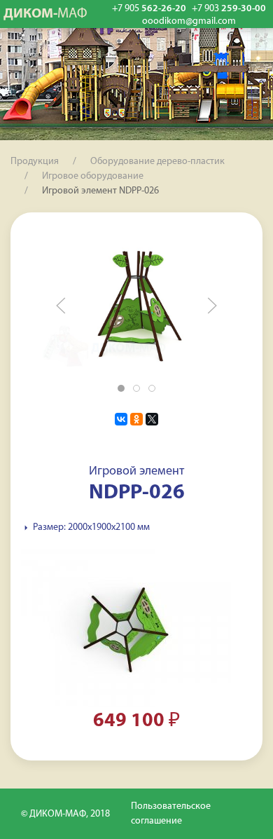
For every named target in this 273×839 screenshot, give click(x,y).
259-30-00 (229, 9)
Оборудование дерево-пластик (157, 161)
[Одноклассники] (136, 419)
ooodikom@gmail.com (189, 22)
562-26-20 (149, 9)
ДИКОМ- (46, 14)
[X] (152, 419)
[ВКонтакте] (121, 419)
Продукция (34, 161)
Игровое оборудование (93, 176)
